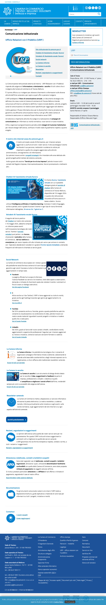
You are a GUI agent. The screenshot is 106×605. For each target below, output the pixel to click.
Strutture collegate (44, 553)
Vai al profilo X (17, 303)
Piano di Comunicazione (81, 55)
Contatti (79, 21)
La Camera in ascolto (43, 66)
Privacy (89, 580)
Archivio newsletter (67, 556)
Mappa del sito (43, 580)
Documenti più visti (69, 580)
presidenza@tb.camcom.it (14, 585)
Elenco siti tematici (89, 562)
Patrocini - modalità (67, 543)
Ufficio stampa (65, 537)
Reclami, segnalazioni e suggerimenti (49, 72)
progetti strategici (32, 155)
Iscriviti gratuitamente (16, 419)
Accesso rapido (55, 580)
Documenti (86, 547)
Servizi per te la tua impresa (21, 22)
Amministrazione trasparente (44, 558)
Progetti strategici (37, 22)
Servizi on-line (87, 550)
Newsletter (40, 69)
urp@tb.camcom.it (86, 85)
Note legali (81, 580)
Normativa (86, 543)
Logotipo (63, 547)
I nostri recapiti (22, 515)
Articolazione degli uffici (46, 550)
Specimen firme (43, 562)
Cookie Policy (58, 602)
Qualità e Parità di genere (69, 540)
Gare (84, 537)
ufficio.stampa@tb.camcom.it (81, 90)
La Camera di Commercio (46, 537)
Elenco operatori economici (47, 569)
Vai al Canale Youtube (19, 321)
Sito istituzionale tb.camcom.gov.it (48, 49)
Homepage (9, 29)
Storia (40, 547)
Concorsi (85, 540)
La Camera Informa (42, 62)
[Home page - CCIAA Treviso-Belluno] (27, 11)
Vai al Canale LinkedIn (19, 337)
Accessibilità (42, 582)
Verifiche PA (86, 553)
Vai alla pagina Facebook (20, 287)
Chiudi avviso (70, 602)
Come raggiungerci (23, 518)
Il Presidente (42, 540)
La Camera (7, 22)
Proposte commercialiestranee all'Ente (89, 558)
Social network (41, 59)
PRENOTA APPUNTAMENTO (90, 22)
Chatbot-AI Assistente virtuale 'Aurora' (50, 53)
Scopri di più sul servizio (16, 362)
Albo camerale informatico (47, 566)
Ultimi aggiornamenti (54, 22)
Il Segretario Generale (45, 543)
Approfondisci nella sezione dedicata (19, 477)
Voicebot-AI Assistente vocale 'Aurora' (50, 56)
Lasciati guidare (67, 22)
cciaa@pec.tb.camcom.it (82, 93)
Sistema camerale (12, 2)
